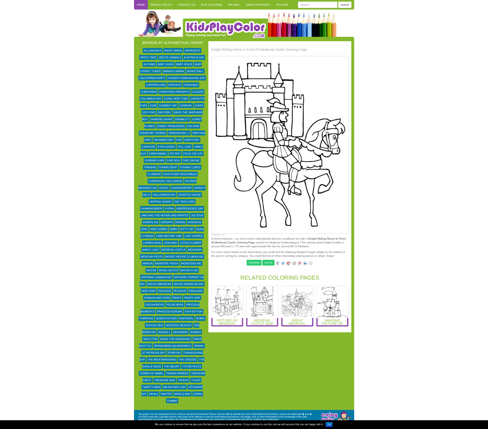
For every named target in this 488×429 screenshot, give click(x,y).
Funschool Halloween (165, 181)
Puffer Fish (193, 311)
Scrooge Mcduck (179, 325)
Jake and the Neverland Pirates (164, 215)
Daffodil (164, 112)
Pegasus (180, 290)
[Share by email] (310, 263)
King (144, 229)
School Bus (154, 325)
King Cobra (158, 229)
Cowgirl (186, 105)
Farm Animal (158, 153)
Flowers (154, 174)
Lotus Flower (190, 242)
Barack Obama (173, 71)
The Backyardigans (162, 359)
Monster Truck (166, 263)
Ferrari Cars (154, 160)
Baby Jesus (184, 64)
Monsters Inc (191, 263)
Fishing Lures (190, 167)
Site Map (282, 4)
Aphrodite (192, 50)
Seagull (164, 332)
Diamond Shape (161, 119)
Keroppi (167, 222)
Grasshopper (181, 187)
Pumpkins (146, 318)
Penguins (196, 290)
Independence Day (190, 208)
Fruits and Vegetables (180, 174)
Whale (153, 393)
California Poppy (152, 78)
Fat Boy (175, 153)
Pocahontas (154, 304)
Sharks (195, 332)
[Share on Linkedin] (305, 263)
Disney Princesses (171, 126)
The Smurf (171, 366)
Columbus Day (150, 98)
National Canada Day (156, 277)
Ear (179, 139)
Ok (329, 424)
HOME (141, 4)
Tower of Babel (151, 373)
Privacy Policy (161, 4)
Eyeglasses (166, 146)
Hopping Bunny (160, 201)
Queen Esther (166, 318)
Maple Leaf (150, 249)
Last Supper (194, 235)
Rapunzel (186, 318)
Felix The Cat (193, 153)
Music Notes (168, 270)
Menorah (195, 249)
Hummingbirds (151, 208)
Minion (147, 263)
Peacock (164, 290)
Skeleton (150, 338)
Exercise (148, 146)
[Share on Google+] (288, 263)
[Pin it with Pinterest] (299, 263)
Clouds (197, 91)
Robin (200, 318)
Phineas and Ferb (156, 297)
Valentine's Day (174, 387)
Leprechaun (152, 242)
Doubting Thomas (153, 132)
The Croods (187, 359)
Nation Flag (189, 270)
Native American (159, 284)
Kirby (173, 229)
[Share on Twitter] (283, 263)
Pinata (176, 297)
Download (254, 262)
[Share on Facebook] (277, 263)
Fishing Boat (168, 167)
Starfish (174, 352)
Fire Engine (191, 160)
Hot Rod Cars (184, 201)
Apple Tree (148, 57)
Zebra (197, 393)
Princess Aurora (169, 311)
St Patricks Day (153, 352)
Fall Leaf (184, 146)
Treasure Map (164, 380)
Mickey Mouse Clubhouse (184, 256)
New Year (149, 290)
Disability (182, 119)
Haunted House (189, 194)
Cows (199, 105)
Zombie (172, 400)
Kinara (180, 222)
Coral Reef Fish (176, 98)
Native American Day (189, 284)
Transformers (177, 373)
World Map (182, 393)
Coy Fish (148, 112)
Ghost (164, 187)
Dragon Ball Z (179, 132)
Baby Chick (165, 64)
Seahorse (180, 332)
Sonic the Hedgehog (175, 338)
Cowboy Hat (168, 105)
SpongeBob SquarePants (172, 345)
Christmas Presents (174, 91)
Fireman (150, 167)
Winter (166, 393)
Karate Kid (150, 222)
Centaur (174, 84)
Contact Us (186, 4)
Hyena (169, 208)
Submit (345, 4)
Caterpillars (156, 84)
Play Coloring (211, 4)
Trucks (183, 380)
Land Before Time (169, 235)
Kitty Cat (187, 229)
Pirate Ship (192, 297)
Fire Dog (173, 160)
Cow (153, 105)
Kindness (194, 222)
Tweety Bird (151, 387)
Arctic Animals (170, 57)
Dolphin (193, 126)
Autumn (149, 64)
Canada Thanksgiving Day (186, 78)
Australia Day (194, 57)
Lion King (170, 242)
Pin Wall (234, 4)
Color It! (268, 262)
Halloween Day (164, 194)
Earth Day (192, 139)
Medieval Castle (173, 249)
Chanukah (191, 84)
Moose (151, 270)
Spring (199, 345)
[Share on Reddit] (294, 263)
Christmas (149, 91)
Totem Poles (191, 366)
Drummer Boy (164, 139)
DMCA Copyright (258, 4)
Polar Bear (174, 304)
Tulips (196, 380)
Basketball (195, 71)
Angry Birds (173, 50)
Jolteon (197, 215)
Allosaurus (152, 50)
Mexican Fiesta (152, 256)
